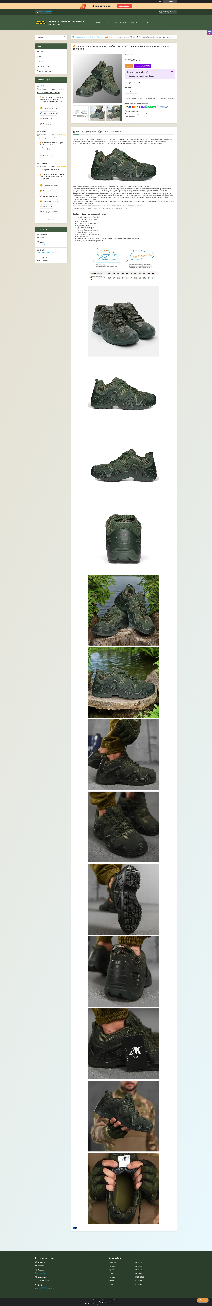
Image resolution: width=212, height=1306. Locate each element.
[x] (76, 1228)
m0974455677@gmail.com (46, 252)
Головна (99, 22)
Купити (129, 66)
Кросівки (100, 37)
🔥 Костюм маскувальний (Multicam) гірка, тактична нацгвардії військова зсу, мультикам (52, 177)
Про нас (147, 22)
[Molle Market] (40, 22)
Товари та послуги (82, 37)
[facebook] (74, 1228)
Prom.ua (116, 1300)
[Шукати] (64, 37)
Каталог (110, 22)
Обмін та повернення (44, 71)
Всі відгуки (51, 219)
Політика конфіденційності (119, 1304)
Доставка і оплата (43, 66)
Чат (204, 1300)
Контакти (134, 22)
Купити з (139, 66)
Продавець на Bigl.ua (106, 1302)
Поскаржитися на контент (101, 1304)
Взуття (92, 37)
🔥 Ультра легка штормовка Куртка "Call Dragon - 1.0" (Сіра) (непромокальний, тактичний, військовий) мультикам (52, 146)
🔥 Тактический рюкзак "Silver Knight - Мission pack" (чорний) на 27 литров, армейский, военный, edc (52, 99)
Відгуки (123, 22)
